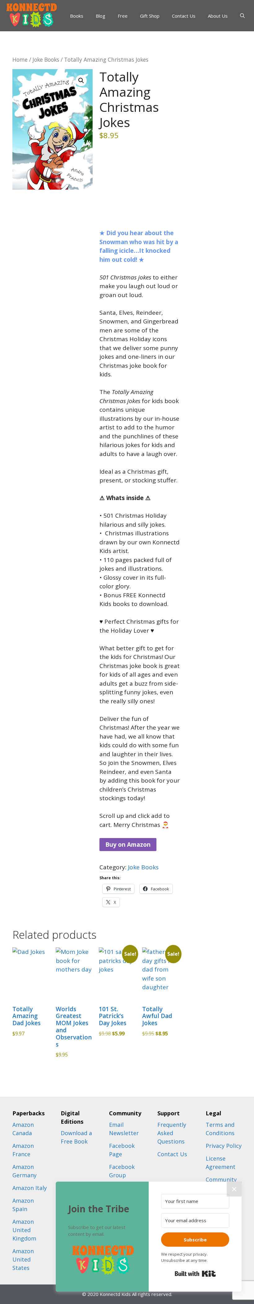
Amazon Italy (29, 1188)
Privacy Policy (224, 1145)
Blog (100, 16)
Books (76, 16)
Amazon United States (23, 1259)
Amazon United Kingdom (24, 1230)
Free (123, 16)
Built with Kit (195, 1273)
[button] (81, 80)
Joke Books (46, 59)
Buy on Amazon (128, 845)
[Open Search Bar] (242, 16)
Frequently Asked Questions (171, 1133)
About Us (218, 16)
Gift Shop (150, 16)
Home (20, 59)
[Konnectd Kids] (31, 15)
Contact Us (183, 16)
